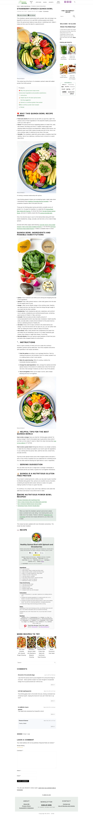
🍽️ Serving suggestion (25, 100)
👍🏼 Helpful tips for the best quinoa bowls (30, 97)
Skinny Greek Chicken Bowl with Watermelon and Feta (32, 501)
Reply (53, 684)
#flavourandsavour (45, 626)
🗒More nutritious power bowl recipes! (29, 104)
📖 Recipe (21, 107)
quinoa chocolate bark (46, 213)
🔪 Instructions (23, 95)
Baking (45, 2)
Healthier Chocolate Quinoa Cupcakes (38, 201)
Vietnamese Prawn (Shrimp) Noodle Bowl (29, 505)
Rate (42, 552)
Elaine (42, 561)
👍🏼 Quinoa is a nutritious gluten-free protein (30, 102)
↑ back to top (46, 794)
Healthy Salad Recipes (25, 6)
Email (19, 775)
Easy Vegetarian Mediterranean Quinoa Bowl (29, 503)
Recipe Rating (20, 745)
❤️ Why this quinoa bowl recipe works (29, 90)
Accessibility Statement (26, 808)
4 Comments (45, 11)
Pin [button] (37, 552)
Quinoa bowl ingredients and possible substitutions (32, 93)
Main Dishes (58, 2)
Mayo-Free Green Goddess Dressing (32, 226)
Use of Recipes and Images (66, 806)
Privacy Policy (26, 806)
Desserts (51, 2)
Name (19, 770)
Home (18, 6)
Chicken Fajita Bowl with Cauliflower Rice (29, 500)
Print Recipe (32, 15)
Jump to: (22, 88)
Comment (20, 750)
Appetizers (38, 2)
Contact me (66, 804)
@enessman (34, 626)
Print (32, 552)
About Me (31, 2)
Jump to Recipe (23, 15)
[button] (34, 555)
